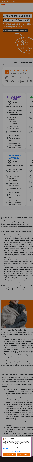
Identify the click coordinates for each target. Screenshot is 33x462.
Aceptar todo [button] (23, 454)
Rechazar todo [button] (9, 454)
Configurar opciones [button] (16, 451)
